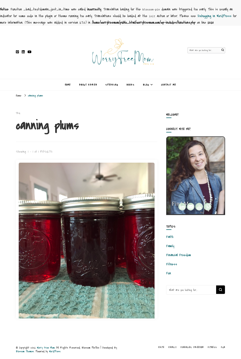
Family (170, 246)
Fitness (171, 264)
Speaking (112, 84)
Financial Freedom (178, 255)
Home (68, 84)
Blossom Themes (25, 351)
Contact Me (168, 84)
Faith (169, 236)
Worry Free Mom (46, 348)
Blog (146, 84)
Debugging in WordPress (214, 16)
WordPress (55, 351)
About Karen (88, 84)
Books (131, 84)
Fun (168, 273)
